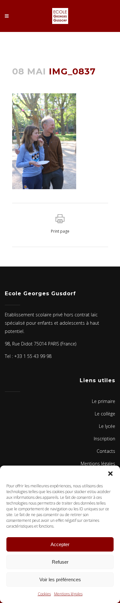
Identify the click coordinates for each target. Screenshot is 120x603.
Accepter (60, 544)
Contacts (106, 451)
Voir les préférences (60, 579)
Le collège (105, 414)
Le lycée (107, 426)
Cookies (44, 594)
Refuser (60, 562)
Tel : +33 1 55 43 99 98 (28, 356)
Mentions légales (68, 594)
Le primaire (103, 401)
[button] (110, 473)
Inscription (104, 439)
